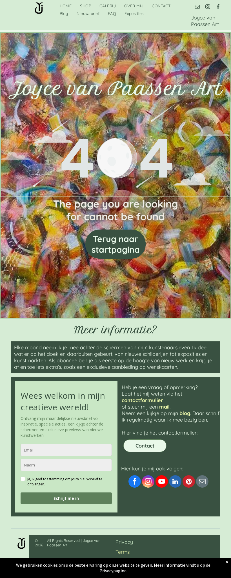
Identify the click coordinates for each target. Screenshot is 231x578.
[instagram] (207, 7)
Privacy (124, 542)
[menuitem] (65, 6)
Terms (122, 552)
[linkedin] (175, 482)
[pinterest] (189, 482)
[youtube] (162, 482)
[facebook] (218, 7)
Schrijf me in (66, 498)
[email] (197, 7)
